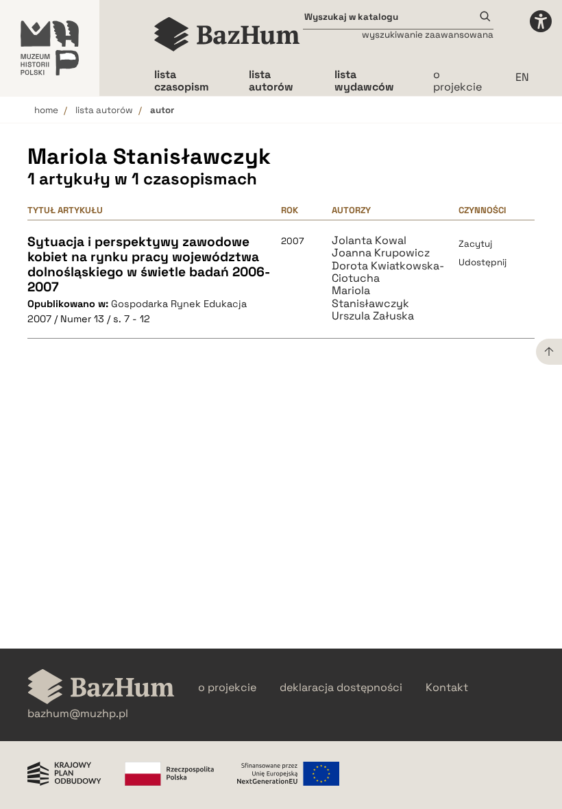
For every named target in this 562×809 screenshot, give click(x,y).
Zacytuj (475, 244)
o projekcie (457, 80)
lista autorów (104, 110)
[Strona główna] (227, 34)
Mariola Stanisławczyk (370, 297)
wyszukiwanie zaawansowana (427, 34)
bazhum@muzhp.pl (77, 714)
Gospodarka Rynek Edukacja (179, 304)
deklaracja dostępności (341, 687)
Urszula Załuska (373, 316)
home (46, 110)
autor (162, 110)
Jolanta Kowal (369, 240)
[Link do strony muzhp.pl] (49, 48)
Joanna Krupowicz (381, 253)
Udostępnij (482, 262)
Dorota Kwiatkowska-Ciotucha (388, 272)
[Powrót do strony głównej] (101, 688)
